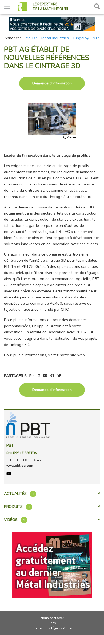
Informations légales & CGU (52, 628)
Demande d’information (52, 83)
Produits (17, 506)
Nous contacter (52, 618)
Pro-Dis (31, 38)
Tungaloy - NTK (86, 38)
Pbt (10, 445)
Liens (52, 623)
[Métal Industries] (52, 564)
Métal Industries (55, 38)
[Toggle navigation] (7, 7)
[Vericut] (52, 23)
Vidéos (14, 519)
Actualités (19, 493)
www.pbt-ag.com (19, 465)
